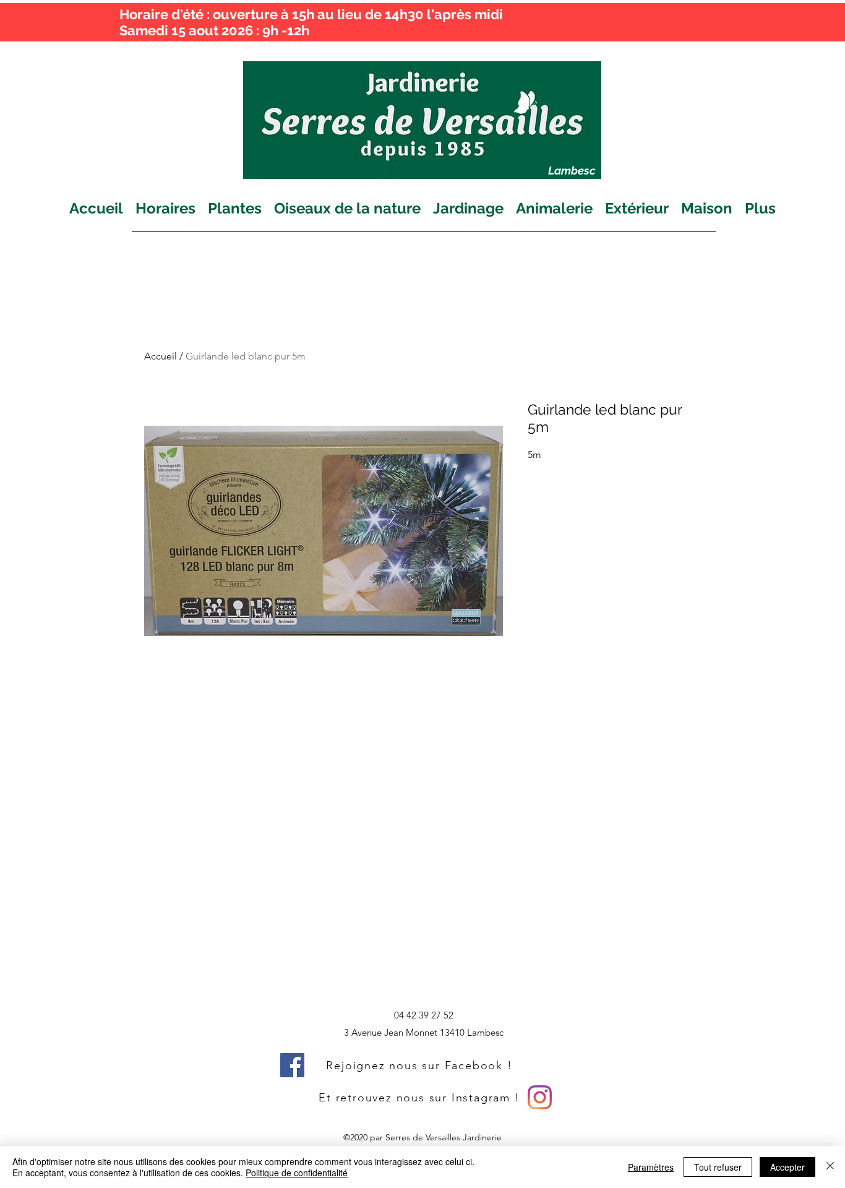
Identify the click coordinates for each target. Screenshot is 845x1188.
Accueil (160, 356)
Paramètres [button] (651, 1167)
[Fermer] (830, 1167)
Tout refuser (718, 1167)
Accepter (787, 1167)
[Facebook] (292, 1065)
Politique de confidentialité (297, 1172)
